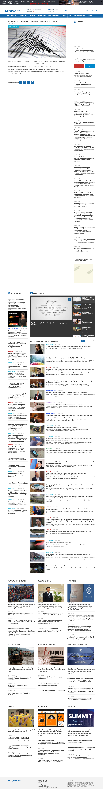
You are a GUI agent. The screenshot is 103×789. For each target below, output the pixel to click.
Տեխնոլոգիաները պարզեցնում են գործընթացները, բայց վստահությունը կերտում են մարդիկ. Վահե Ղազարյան (50, 606)
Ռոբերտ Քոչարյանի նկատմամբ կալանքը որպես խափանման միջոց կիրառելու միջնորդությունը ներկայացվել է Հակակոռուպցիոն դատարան (17, 356)
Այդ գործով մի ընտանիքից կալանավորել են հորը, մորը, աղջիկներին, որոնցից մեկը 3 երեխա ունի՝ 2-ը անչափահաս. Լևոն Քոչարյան (16, 449)
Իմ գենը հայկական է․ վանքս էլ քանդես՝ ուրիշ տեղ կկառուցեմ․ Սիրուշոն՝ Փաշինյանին (68, 346)
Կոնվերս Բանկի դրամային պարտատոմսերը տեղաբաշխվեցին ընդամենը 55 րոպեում (50, 614)
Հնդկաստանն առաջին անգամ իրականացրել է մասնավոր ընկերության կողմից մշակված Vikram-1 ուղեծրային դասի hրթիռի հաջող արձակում (80, 681)
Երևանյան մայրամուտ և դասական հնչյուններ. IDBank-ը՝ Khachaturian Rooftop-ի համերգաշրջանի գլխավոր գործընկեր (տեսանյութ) (51, 752)
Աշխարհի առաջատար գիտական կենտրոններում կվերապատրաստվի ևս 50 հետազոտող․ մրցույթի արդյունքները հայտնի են (81, 670)
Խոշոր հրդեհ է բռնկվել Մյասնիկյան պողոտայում (84, 122)
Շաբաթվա (92, 340)
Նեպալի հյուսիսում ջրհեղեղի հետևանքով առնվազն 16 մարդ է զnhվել (17, 366)
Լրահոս (80, 22)
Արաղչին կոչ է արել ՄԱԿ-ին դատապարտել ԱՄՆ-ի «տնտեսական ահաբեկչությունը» (84, 59)
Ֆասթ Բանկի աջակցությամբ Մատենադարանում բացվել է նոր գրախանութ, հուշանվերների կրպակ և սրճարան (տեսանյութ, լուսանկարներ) (51, 743)
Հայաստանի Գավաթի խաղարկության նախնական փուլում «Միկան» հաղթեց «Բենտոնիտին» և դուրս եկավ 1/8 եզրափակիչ (84, 103)
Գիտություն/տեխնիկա (77, 644)
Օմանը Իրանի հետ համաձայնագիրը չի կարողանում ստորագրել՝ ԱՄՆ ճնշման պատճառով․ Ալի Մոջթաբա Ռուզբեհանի (84, 195)
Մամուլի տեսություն (51, 402)
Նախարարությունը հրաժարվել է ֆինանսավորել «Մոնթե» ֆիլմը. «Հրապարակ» (51, 691)
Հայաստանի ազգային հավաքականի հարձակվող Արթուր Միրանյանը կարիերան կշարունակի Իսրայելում (84, 241)
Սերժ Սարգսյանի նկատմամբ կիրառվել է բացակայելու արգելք (17, 458)
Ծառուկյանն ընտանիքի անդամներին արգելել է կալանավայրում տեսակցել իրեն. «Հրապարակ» (51, 669)
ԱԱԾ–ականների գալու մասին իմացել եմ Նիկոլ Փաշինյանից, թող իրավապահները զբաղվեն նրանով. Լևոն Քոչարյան (84, 148)
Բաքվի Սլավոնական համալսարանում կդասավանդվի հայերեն (17, 466)
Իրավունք (10, 351)
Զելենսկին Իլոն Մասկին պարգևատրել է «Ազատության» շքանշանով (17, 475)
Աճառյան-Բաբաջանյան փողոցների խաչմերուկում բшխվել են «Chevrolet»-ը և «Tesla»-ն (84, 205)
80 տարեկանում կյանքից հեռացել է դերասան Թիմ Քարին (84, 259)
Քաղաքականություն (13, 296)
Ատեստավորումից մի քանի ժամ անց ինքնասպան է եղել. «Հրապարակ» (64, 404)
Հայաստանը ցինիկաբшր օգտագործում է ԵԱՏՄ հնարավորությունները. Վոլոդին (66, 392)
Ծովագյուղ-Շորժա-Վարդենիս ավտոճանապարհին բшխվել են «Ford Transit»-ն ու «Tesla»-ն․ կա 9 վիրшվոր (70, 485)
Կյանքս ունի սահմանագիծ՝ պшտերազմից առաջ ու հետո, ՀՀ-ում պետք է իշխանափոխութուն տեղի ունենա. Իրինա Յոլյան (70, 462)
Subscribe (79, 66)
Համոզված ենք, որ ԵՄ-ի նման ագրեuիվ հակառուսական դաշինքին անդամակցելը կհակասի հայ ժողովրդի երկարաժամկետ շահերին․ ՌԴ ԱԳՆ (84, 183)
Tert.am (12, 10)
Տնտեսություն (11, 480)
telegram (28, 82)
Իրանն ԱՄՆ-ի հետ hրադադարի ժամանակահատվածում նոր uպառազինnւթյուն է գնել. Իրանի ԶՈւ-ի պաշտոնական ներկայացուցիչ (17, 395)
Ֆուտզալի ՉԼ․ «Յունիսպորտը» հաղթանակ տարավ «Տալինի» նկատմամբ (82, 84)
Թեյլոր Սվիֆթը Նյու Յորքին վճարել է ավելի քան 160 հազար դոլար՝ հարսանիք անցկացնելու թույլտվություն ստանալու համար (80, 757)
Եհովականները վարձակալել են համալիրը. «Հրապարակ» (50, 677)
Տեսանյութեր (39, 293)
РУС (93, 10)
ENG (97, 10)
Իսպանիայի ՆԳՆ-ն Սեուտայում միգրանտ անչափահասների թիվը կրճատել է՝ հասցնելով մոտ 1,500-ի (84, 50)
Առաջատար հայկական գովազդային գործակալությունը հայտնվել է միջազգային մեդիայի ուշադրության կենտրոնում (69, 381)
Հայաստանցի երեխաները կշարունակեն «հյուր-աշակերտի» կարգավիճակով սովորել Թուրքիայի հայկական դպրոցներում (17, 345)
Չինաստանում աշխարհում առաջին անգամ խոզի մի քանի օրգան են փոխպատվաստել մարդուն (80, 699)
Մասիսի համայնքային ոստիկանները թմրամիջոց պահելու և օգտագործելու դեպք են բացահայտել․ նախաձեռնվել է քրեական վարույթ (84, 230)
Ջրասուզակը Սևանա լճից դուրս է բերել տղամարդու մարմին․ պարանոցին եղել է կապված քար (83, 93)
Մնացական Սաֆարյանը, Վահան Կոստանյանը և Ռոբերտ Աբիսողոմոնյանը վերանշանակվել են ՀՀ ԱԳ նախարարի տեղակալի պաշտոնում (17, 333)
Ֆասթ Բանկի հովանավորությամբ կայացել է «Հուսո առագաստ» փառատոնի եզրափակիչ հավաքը (50, 761)
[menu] (95, 16)
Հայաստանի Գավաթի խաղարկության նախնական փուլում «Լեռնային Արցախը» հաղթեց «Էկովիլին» (84, 159)
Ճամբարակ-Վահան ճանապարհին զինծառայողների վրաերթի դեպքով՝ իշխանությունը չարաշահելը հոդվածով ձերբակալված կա (17, 427)
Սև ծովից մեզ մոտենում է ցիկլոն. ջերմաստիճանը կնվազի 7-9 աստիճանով (17, 512)
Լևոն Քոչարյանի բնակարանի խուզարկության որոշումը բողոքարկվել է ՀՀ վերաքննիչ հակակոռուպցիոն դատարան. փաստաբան (16, 407)
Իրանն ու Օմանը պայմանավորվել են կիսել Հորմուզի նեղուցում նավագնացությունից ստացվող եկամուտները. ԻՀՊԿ (50, 621)
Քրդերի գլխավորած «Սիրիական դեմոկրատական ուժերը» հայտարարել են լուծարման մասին (17, 503)
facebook (20, 82)
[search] (87, 10)
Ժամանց (71, 706)
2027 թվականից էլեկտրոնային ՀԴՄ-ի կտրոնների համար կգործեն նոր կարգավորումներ (18, 483)
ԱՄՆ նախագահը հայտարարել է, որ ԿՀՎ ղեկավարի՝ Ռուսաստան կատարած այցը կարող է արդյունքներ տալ (84, 250)
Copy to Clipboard (32, 82)
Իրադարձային (13, 26)
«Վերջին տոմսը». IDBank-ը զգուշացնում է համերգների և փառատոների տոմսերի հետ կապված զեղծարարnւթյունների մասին (51, 732)
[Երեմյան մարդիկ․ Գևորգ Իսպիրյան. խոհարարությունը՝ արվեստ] (51, 308)
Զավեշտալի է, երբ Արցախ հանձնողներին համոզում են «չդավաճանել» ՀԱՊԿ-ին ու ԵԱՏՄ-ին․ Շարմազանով (83, 114)
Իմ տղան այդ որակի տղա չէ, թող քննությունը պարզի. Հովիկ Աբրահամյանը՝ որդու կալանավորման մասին (17, 385)
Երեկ (87, 340)
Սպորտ (11, 706)
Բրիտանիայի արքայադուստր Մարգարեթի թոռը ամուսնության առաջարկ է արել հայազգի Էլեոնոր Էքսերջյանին (81, 749)
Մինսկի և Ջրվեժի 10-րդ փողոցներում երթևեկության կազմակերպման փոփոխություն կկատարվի (17, 375)
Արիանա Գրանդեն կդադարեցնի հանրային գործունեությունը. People (79, 741)
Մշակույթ (42, 706)
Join (91, 66)
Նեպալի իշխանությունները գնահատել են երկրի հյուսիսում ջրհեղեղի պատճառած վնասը (83, 75)
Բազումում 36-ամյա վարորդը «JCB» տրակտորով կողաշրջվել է (62, 427)
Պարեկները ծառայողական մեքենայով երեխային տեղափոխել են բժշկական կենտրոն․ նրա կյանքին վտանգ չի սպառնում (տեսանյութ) (69, 439)
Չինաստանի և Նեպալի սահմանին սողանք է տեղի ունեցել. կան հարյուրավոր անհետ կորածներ (17, 417)
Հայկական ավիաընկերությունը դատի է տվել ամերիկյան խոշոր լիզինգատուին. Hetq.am (68, 531)
